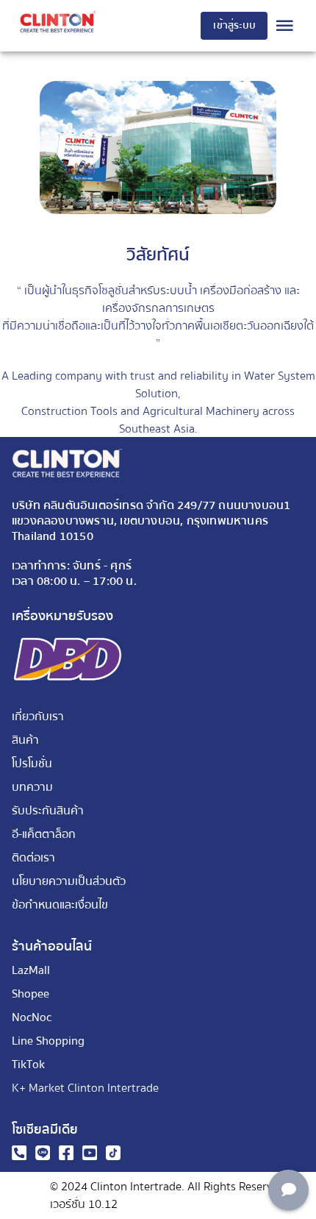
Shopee (30, 994)
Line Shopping (48, 1041)
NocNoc (31, 1017)
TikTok (28, 1064)
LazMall (31, 970)
